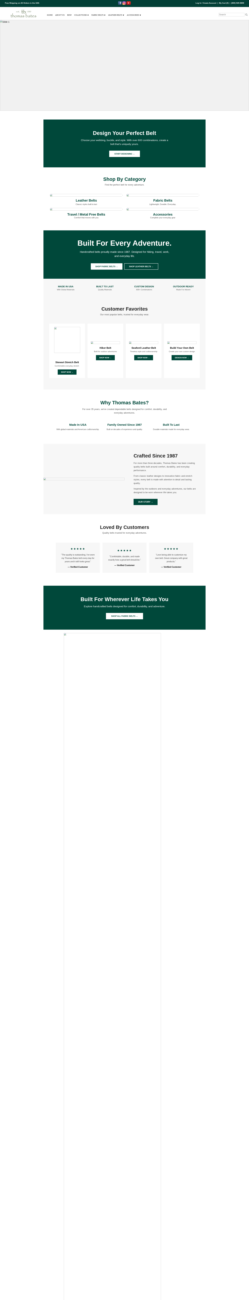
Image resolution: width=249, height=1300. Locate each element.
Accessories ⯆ (134, 15)
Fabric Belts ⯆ (98, 15)
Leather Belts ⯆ (116, 15)
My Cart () (224, 3)
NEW (69, 15)
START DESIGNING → (124, 154)
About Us (60, 15)
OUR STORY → (145, 502)
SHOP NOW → (67, 372)
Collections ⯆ (81, 15)
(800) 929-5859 (237, 3)
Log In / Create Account (206, 3)
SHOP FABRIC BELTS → (106, 266)
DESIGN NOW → (182, 358)
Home (50, 15)
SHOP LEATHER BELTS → (141, 266)
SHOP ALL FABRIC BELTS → (124, 616)
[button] (247, 60)
